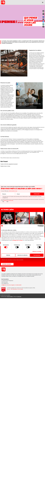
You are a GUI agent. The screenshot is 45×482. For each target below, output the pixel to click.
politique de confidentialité (8, 200)
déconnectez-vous (13, 191)
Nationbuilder (10, 296)
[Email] (43, 26)
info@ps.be (3, 285)
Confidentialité (18, 285)
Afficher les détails (36, 251)
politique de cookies (17, 240)
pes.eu (8, 289)
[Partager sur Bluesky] (43, 22)
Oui (3, 201)
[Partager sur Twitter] (43, 19)
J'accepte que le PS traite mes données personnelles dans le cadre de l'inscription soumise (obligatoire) (22, 197)
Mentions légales (10, 285)
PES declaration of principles (17, 289)
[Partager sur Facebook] (43, 17)
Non (7, 201)
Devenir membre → (7, 264)
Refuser (8, 255)
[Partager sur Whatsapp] (43, 24)
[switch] (17, 247)
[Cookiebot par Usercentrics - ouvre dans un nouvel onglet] (38, 226)
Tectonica (19, 296)
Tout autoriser (36, 255)
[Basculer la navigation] (42, 2)
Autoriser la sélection (22, 255)
